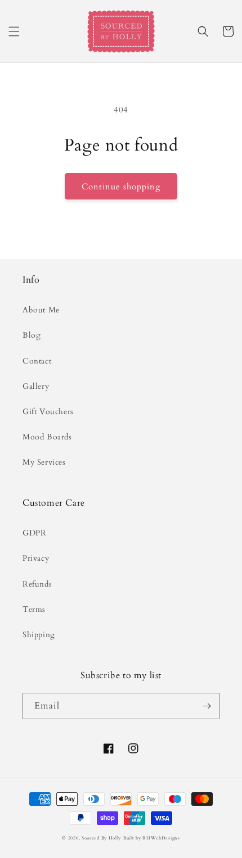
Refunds (37, 584)
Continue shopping (121, 186)
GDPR (34, 533)
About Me (41, 310)
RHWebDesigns (161, 838)
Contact (37, 361)
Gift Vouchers (48, 411)
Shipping (39, 634)
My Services (44, 462)
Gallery (36, 386)
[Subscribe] (206, 706)
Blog (32, 335)
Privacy (36, 558)
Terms (34, 609)
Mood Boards (47, 437)
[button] (14, 31)
